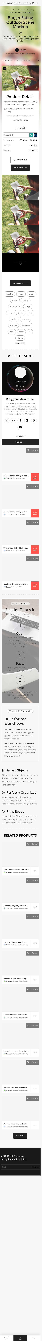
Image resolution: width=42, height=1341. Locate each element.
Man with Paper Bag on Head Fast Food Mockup (16, 1124)
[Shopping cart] (33, 3)
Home (7, 10)
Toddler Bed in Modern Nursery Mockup (16, 584)
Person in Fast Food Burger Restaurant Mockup (16, 869)
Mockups (13, 10)
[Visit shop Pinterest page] (34, 420)
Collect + (35, 450)
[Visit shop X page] (6, 420)
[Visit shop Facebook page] (20, 420)
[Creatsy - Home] (10, 3)
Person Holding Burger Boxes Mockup (16, 906)
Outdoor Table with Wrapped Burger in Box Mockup (16, 1088)
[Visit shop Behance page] (13, 420)
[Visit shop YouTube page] (20, 427)
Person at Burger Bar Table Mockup (16, 1015)
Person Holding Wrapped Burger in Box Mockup (16, 942)
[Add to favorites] (28, 450)
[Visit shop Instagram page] (27, 420)
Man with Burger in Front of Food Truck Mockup (16, 1051)
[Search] (30, 3)
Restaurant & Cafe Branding (26, 10)
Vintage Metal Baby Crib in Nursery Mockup (16, 548)
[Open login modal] (37, 3)
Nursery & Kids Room (19, 478)
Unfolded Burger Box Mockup (15, 979)
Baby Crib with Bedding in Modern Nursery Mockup (16, 476)
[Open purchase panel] (20, 1338)
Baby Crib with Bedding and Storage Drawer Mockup (16, 512)
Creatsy (8, 478)
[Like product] (34, 1338)
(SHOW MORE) (20, 343)
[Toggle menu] (3, 3)
